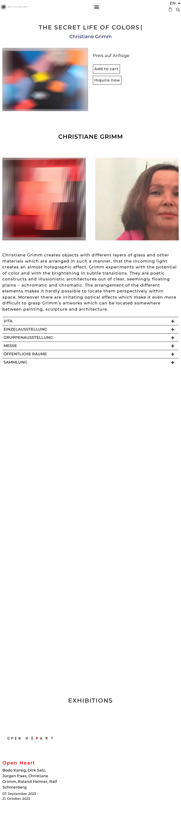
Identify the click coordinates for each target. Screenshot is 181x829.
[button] (97, 7)
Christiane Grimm (90, 36)
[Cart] (169, 9)
